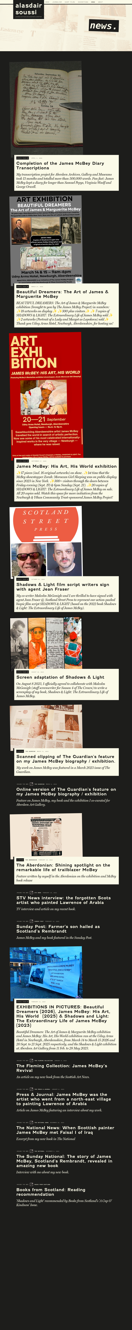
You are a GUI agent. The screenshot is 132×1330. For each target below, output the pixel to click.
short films (70, 2)
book (47, 2)
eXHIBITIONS (83, 2)
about (100, 2)
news (93, 2)
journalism (57, 2)
